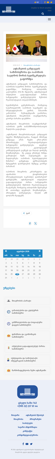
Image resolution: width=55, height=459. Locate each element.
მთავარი (15, 415)
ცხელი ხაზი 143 (27, 402)
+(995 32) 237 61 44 (27, 406)
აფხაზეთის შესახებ (35, 415)
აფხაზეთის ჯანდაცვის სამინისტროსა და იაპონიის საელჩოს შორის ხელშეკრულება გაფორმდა (26, 74)
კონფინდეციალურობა (27, 435)
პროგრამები (35, 419)
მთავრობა (18, 419)
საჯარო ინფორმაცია (27, 427)
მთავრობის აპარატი (31, 65)
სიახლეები (27, 423)
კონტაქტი (27, 431)
